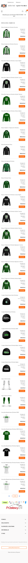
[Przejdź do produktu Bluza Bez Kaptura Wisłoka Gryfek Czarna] (6, 84)
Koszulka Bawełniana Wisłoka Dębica (10, 446)
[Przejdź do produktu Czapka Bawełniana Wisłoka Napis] (6, 368)
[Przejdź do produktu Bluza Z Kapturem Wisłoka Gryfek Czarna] (6, 218)
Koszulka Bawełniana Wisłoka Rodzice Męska (12, 479)
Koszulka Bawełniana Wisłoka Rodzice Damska (13, 462)
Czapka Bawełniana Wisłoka (8, 312)
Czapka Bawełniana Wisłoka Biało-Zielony (11, 345)
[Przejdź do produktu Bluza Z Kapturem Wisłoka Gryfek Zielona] (6, 235)
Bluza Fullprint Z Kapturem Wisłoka (10, 127)
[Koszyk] (26, 11)
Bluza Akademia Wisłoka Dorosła (9, 27)
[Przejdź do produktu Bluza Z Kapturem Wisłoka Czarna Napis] (6, 201)
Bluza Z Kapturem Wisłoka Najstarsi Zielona (12, 261)
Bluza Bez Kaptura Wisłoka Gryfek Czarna (11, 77)
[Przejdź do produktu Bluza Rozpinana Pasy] (6, 151)
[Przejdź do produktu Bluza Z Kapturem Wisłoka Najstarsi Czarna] (6, 251)
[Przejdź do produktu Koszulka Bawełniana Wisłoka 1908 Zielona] (6, 435)
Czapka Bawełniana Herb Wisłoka (9, 295)
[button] (2, 11)
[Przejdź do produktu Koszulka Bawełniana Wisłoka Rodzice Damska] (6, 469)
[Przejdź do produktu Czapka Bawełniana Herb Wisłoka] (6, 302)
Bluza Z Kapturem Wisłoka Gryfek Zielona (11, 228)
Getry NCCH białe (5, 379)
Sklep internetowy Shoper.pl (14, 552)
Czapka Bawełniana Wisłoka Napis (9, 362)
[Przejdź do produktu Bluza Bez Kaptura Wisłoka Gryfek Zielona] (6, 101)
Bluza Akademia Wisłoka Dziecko (9, 44)
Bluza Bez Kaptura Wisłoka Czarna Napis (11, 60)
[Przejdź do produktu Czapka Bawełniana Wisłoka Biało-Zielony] (6, 352)
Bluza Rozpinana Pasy (6, 144)
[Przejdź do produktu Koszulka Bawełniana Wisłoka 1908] (6, 419)
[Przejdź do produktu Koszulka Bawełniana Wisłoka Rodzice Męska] (6, 486)
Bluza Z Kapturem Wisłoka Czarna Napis (11, 194)
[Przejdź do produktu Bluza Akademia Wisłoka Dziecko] (6, 50)
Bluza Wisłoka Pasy (6, 178)
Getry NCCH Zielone (6, 395)
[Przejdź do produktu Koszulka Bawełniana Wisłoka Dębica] (6, 452)
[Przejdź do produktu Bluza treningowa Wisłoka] (6, 168)
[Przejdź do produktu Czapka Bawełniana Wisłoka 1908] (6, 335)
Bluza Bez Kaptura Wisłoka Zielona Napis (11, 111)
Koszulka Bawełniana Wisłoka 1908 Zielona (12, 429)
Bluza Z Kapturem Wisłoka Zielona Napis (11, 278)
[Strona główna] (14, 5)
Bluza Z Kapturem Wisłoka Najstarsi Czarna (12, 245)
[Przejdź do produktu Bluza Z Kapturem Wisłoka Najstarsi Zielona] (6, 268)
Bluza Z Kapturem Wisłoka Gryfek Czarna (11, 211)
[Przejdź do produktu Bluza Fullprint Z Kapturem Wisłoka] (6, 134)
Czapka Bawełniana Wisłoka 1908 (9, 328)
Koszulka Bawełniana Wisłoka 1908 (10, 412)
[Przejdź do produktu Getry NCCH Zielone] (6, 402)
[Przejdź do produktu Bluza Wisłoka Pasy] (6, 184)
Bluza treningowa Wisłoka (7, 161)
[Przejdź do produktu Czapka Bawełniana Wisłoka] (6, 318)
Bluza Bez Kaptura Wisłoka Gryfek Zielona (11, 94)
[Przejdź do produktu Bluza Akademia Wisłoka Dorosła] (6, 34)
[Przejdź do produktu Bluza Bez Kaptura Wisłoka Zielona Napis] (6, 117)
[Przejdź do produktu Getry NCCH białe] (6, 385)
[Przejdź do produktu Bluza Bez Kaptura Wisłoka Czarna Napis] (6, 67)
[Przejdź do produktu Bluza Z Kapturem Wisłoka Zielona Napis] (6, 285)
